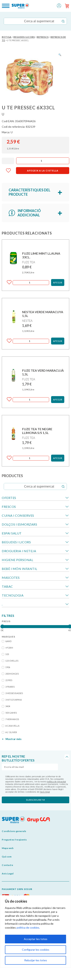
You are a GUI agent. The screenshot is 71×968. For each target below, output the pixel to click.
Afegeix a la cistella (42, 170)
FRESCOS (9, 506)
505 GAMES (11, 712)
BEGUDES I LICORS (24, 36)
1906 (7, 667)
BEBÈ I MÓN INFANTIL (19, 569)
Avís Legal (7, 873)
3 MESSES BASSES (14, 693)
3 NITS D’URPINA (13, 699)
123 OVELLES (11, 660)
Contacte (7, 865)
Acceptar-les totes (35, 939)
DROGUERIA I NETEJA (19, 551)
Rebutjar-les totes (35, 960)
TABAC (7, 586)
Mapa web (7, 848)
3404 (7, 706)
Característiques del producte (29, 192)
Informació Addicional (29, 212)
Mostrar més (11, 739)
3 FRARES (10, 686)
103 (7, 654)
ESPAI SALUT (12, 533)
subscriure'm (35, 799)
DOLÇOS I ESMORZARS (19, 524)
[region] (35, 931)
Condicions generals (14, 831)
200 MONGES (12, 673)
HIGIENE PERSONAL (17, 560)
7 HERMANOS (12, 719)
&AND (8, 641)
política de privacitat (56, 781)
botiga (6, 36)
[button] (59, 5)
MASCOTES (11, 577)
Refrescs (43, 36)
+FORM (9, 647)
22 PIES (8, 680)
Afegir (57, 282)
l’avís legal (45, 792)
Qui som (7, 856)
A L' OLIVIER (11, 732)
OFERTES (9, 498)
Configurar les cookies (35, 949)
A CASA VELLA (12, 725)
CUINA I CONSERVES (18, 515)
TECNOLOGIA (12, 595)
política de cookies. (28, 927)
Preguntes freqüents (14, 839)
